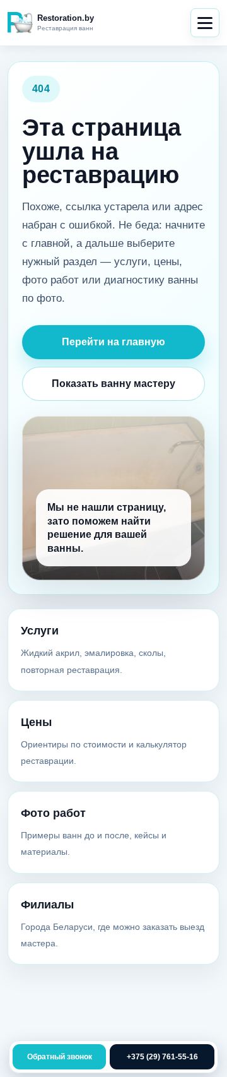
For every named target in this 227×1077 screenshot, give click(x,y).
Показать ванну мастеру (113, 383)
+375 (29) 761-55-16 (162, 1056)
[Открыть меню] (204, 22)
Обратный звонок (59, 1056)
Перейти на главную (113, 341)
